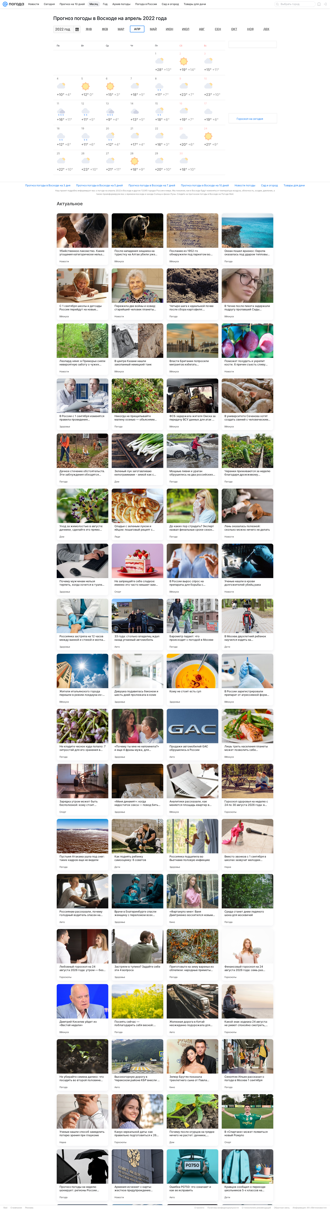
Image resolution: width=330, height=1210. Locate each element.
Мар (121, 29)
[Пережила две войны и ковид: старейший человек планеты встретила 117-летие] (137, 294)
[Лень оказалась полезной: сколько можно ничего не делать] (247, 514)
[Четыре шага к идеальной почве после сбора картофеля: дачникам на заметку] (192, 294)
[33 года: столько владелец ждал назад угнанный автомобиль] (137, 624)
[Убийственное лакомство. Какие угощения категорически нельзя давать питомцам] (82, 239)
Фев (105, 29)
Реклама (29, 1208)
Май (153, 29)
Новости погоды (245, 185)
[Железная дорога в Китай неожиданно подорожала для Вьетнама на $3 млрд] (192, 1010)
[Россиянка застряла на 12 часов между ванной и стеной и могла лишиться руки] (82, 624)
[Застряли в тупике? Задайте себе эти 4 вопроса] (137, 955)
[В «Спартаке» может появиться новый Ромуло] (247, 1120)
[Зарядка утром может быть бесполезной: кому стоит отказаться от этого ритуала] (82, 789)
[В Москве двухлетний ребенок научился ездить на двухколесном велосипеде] (247, 624)
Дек (266, 29)
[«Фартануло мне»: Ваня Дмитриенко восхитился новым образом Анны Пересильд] (192, 900)
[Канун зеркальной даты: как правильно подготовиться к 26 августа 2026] (137, 1120)
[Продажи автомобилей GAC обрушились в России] (192, 734)
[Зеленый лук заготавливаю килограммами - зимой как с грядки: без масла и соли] (137, 459)
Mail (5, 1208)
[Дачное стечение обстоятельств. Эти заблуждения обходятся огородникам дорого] (82, 459)
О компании (16, 1208)
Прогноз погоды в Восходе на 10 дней (205, 185)
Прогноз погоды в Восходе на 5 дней (99, 185)
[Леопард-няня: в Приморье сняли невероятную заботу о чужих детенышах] (82, 349)
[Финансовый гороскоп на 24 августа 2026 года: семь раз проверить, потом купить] (247, 955)
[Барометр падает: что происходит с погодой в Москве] (192, 624)
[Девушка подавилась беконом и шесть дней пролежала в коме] (137, 679)
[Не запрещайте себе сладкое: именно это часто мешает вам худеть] (137, 569)
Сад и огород (269, 185)
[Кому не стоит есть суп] (192, 679)
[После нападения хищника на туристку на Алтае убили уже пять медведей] (137, 239)
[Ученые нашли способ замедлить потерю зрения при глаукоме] (82, 1120)
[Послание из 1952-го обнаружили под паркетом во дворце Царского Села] (192, 239)
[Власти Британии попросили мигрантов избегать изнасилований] (192, 349)
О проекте (199, 1208)
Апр (137, 29)
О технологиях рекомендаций (256, 1208)
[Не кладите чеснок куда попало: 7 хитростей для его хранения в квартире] (82, 734)
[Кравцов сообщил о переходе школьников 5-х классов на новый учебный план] (247, 1175)
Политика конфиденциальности (223, 1208)
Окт (234, 29)
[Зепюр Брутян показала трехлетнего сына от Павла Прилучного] (192, 1065)
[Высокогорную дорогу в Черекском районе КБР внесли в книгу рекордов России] (137, 1065)
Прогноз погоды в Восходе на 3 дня (47, 185)
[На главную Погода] (16, 4)
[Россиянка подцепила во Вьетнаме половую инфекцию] (192, 845)
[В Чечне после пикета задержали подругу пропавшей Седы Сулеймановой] (247, 294)
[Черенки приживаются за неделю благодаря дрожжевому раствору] (247, 459)
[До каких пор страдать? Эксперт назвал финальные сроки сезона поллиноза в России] (192, 514)
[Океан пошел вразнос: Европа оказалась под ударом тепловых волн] (247, 239)
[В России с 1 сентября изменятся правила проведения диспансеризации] (82, 404)
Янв (89, 29)
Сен (218, 29)
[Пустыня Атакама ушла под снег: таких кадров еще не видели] (82, 845)
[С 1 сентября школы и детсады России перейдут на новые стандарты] (82, 294)
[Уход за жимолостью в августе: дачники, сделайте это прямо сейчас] (82, 514)
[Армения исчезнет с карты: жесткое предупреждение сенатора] (137, 1175)
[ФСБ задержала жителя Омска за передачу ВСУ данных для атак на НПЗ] (192, 404)
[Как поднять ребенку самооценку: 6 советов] (137, 845)
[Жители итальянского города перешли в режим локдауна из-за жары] (82, 679)
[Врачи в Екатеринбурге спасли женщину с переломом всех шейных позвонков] (137, 900)
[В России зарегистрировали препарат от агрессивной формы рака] (247, 679)
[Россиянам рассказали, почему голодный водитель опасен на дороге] (82, 900)
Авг (202, 29)
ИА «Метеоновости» (317, 1208)
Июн (169, 29)
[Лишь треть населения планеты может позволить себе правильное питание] (247, 734)
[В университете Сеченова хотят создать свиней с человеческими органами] (247, 404)
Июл (185, 29)
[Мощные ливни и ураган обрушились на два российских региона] (192, 459)
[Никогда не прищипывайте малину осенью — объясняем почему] (137, 404)
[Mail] (5, 4)
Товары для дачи (294, 185)
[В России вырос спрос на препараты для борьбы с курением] (192, 569)
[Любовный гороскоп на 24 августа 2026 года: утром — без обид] (82, 955)
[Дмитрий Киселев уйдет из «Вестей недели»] (82, 1010)
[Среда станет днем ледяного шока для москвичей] (247, 900)
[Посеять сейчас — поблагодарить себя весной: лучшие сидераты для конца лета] (137, 1010)
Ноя (250, 29)
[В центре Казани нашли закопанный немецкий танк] (137, 349)
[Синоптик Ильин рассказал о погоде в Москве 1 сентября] (247, 1065)
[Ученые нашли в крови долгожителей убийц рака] (247, 569)
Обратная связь (282, 1208)
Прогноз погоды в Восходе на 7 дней (152, 185)
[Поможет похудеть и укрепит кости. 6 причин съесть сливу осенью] (247, 349)
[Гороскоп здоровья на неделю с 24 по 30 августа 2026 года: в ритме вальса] (247, 789)
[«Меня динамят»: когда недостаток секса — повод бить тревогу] (137, 789)
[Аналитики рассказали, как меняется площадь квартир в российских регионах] (192, 789)
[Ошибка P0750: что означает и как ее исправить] (192, 1175)
